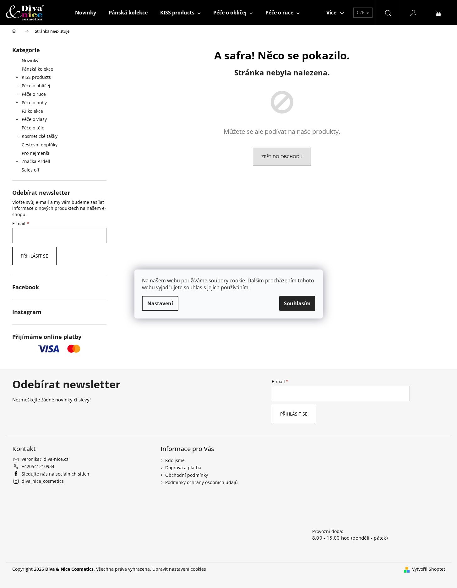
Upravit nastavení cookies (179, 569)
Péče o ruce (34, 94)
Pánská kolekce (37, 69)
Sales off (30, 170)
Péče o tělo (33, 128)
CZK (361, 12)
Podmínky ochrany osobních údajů (201, 482)
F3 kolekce (32, 111)
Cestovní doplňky (39, 145)
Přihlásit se (34, 256)
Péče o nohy (34, 103)
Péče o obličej (36, 86)
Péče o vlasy (34, 119)
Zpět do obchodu (281, 157)
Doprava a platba (183, 468)
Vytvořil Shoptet (428, 569)
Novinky (30, 60)
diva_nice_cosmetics (43, 481)
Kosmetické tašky (39, 136)
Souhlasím (297, 303)
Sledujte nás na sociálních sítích (55, 474)
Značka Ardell (36, 161)
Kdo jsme (175, 460)
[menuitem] (85, 12)
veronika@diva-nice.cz (45, 459)
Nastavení (160, 303)
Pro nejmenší (35, 153)
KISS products (36, 77)
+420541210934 (38, 466)
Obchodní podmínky (186, 475)
